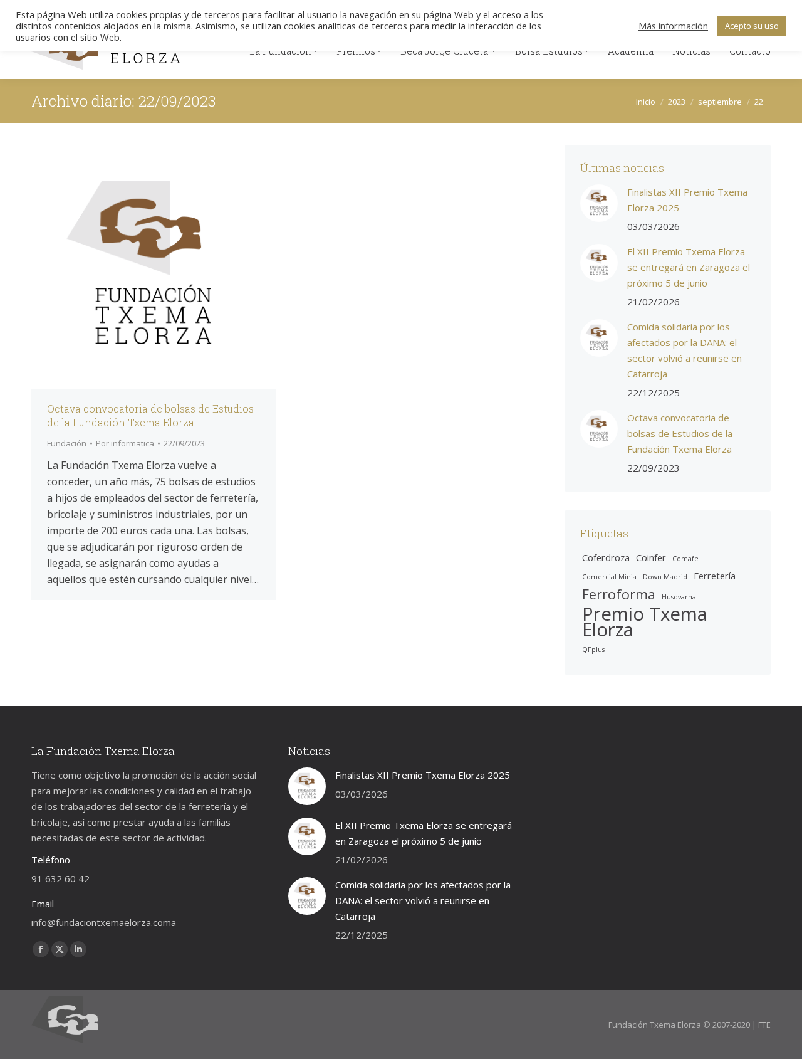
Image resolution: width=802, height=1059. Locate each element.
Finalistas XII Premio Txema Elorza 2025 (687, 200)
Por (125, 443)
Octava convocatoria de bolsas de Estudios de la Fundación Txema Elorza (150, 415)
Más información (673, 25)
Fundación (66, 443)
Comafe (685, 558)
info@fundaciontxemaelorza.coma (103, 922)
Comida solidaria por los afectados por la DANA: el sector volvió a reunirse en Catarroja (684, 350)
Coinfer (651, 557)
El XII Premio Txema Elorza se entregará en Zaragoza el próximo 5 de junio (688, 267)
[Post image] (599, 203)
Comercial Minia (609, 576)
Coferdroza (606, 557)
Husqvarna (679, 597)
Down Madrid (665, 576)
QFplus (593, 649)
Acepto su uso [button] (752, 25)
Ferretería (715, 575)
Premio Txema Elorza (644, 622)
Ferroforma (618, 594)
